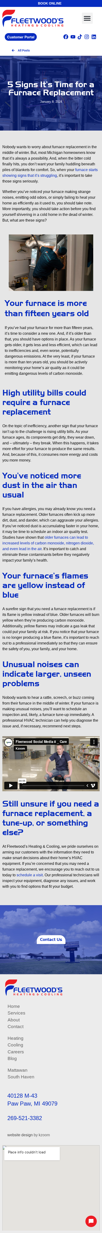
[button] (87, 18)
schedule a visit (30, 875)
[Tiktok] (79, 36)
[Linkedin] (93, 36)
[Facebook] (65, 36)
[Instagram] (86, 36)
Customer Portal (20, 37)
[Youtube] (72, 36)
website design (20, 1135)
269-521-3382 (24, 1118)
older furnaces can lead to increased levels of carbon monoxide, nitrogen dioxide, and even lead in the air (48, 543)
